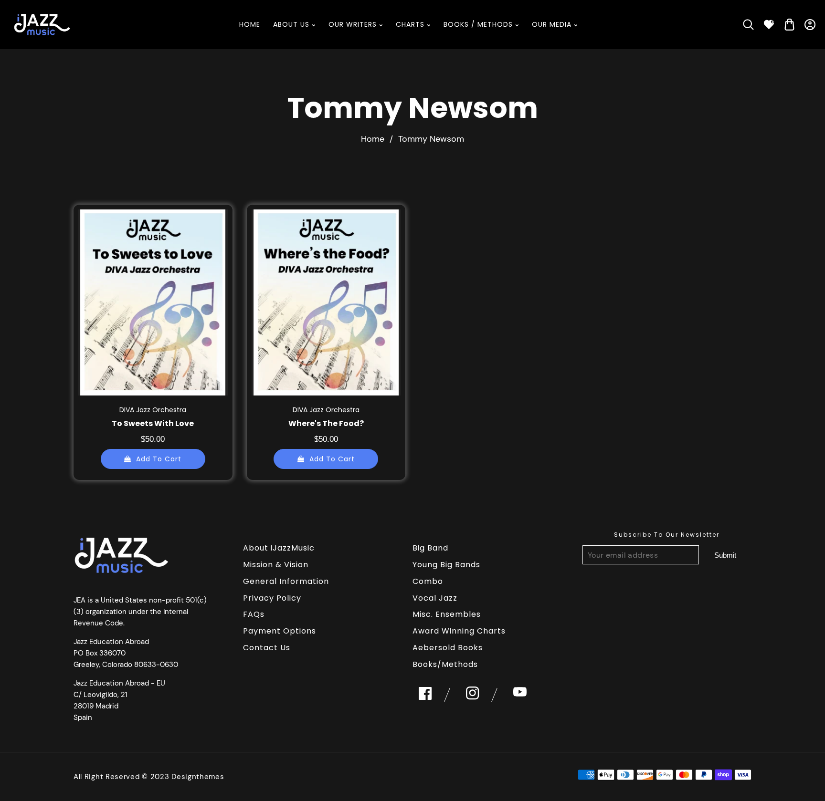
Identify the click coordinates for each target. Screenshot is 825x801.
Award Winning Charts (459, 630)
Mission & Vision (275, 564)
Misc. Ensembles (446, 614)
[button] (748, 24)
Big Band (430, 547)
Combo (427, 581)
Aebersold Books (447, 647)
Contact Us (266, 647)
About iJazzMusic (279, 547)
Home (372, 139)
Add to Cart (158, 458)
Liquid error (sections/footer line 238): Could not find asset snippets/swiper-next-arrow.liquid (725, 554)
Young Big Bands (446, 564)
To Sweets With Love (153, 423)
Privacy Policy (272, 598)
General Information (286, 581)
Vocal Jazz (434, 598)
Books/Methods (445, 664)
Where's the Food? (326, 423)
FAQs (253, 614)
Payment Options (279, 630)
